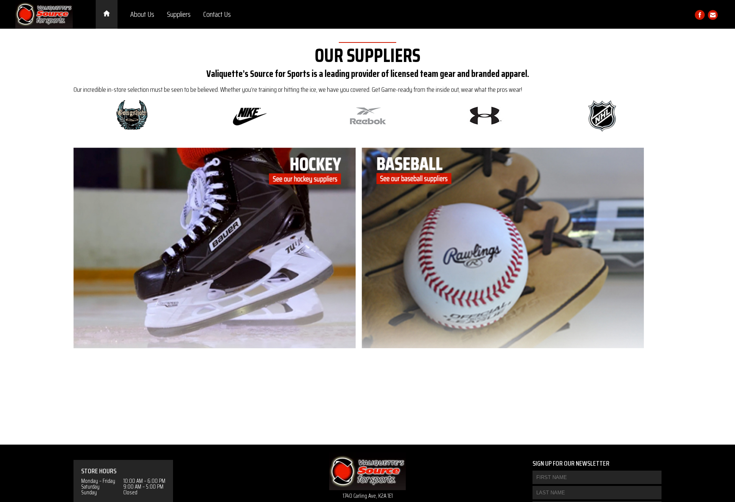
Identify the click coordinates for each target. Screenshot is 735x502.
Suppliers (179, 14)
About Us (142, 14)
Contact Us (217, 14)
